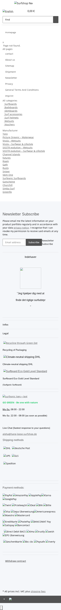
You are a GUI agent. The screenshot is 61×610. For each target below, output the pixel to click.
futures (7, 157)
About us (10, 59)
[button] (19, 11)
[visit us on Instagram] (5, 578)
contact (9, 53)
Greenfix (7, 191)
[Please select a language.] (9, 11)
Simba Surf (9, 188)
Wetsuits (9, 121)
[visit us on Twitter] (5, 570)
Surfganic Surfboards (14, 178)
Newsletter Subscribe (48, 242)
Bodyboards (11, 107)
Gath (5, 164)
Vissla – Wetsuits (12, 140)
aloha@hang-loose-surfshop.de (20, 434)
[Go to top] (1, 608)
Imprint (9, 95)
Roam (6, 161)
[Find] (55, 19)
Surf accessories (13, 114)
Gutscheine (9, 181)
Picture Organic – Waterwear (18, 137)
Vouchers (9, 124)
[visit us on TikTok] (5, 581)
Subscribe (33, 242)
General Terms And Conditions (22, 89)
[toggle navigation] (7, 3)
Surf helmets (11, 117)
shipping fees (38, 591)
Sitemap (9, 65)
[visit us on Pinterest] (5, 574)
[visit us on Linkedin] (5, 585)
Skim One (8, 174)
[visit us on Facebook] (5, 566)
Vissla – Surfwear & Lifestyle (18, 144)
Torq (5, 133)
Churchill (8, 185)
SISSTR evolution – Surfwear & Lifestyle (24, 150)
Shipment (10, 71)
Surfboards (10, 104)
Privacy (9, 83)
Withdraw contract (15, 561)
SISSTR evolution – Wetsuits (18, 147)
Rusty (6, 168)
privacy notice (21, 227)
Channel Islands (11, 154)
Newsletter (11, 77)
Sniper (6, 171)
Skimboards (10, 110)
